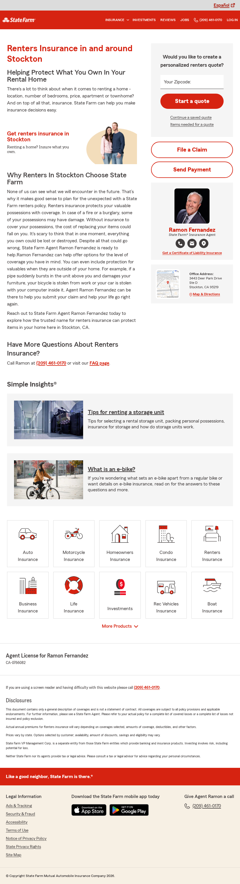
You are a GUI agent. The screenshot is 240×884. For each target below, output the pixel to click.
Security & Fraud (20, 814)
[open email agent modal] (192, 244)
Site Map (13, 855)
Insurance (114, 20)
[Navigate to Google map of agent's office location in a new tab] (203, 243)
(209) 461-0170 (211, 20)
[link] (19, 20)
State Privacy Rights (23, 847)
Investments (144, 20)
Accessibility (17, 822)
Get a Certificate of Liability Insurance (192, 253)
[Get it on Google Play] (129, 810)
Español (221, 5)
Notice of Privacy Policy (26, 839)
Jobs (184, 20)
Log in (232, 20)
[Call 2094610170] (180, 243)
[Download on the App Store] (89, 810)
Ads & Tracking (19, 806)
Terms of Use (17, 830)
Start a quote (192, 101)
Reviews (168, 20)
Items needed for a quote (192, 125)
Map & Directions (206, 294)
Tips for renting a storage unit (126, 412)
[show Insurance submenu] (126, 20)
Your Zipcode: (177, 82)
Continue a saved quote (191, 118)
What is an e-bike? (111, 469)
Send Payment (192, 170)
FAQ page (99, 363)
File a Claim (192, 150)
